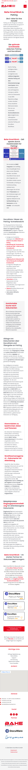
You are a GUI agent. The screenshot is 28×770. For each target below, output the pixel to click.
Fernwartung (14, 659)
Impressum (14, 750)
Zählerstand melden (14, 661)
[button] (26, 2)
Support (14, 658)
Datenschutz (14, 752)
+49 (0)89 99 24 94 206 (7, 1)
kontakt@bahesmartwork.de (9, 704)
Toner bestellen (14, 663)
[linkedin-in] (14, 714)
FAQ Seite (10, 639)
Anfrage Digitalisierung (14, 654)
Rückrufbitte (14, 656)
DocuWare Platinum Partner (15, 568)
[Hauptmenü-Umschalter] (25, 6)
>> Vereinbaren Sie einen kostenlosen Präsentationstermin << (14, 629)
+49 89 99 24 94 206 (6, 700)
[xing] (11, 714)
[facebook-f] (17, 714)
